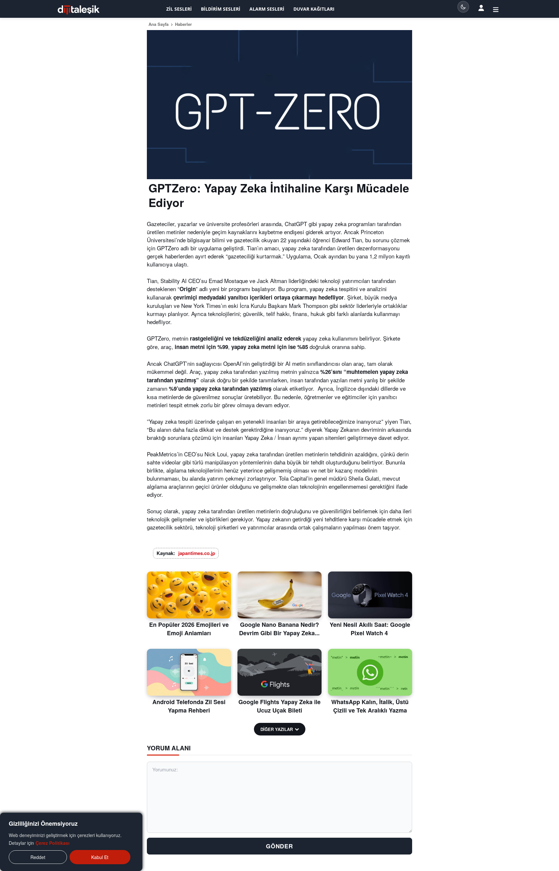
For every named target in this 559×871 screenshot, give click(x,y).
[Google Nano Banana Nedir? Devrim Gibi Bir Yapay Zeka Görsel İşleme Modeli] (279, 595)
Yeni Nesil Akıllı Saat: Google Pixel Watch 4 (370, 628)
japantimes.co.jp (196, 553)
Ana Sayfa (158, 24)
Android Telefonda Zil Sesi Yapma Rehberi (188, 706)
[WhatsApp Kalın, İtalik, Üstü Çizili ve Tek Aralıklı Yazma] (370, 672)
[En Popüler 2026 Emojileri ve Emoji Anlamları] (189, 595)
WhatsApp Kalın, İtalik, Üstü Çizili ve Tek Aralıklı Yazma (370, 706)
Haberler (183, 24)
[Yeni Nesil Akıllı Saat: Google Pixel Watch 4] (370, 595)
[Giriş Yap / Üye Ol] (495, 9)
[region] (71, 842)
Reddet (37, 857)
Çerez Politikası (53, 843)
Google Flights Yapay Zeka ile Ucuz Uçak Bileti (279, 706)
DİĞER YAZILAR (276, 729)
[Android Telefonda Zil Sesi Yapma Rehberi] (189, 672)
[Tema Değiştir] (463, 7)
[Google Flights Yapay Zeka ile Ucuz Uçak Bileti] (279, 672)
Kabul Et (99, 857)
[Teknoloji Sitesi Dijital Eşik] (79, 10)
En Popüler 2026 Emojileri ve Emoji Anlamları (189, 628)
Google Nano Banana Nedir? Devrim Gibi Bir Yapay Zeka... (279, 628)
